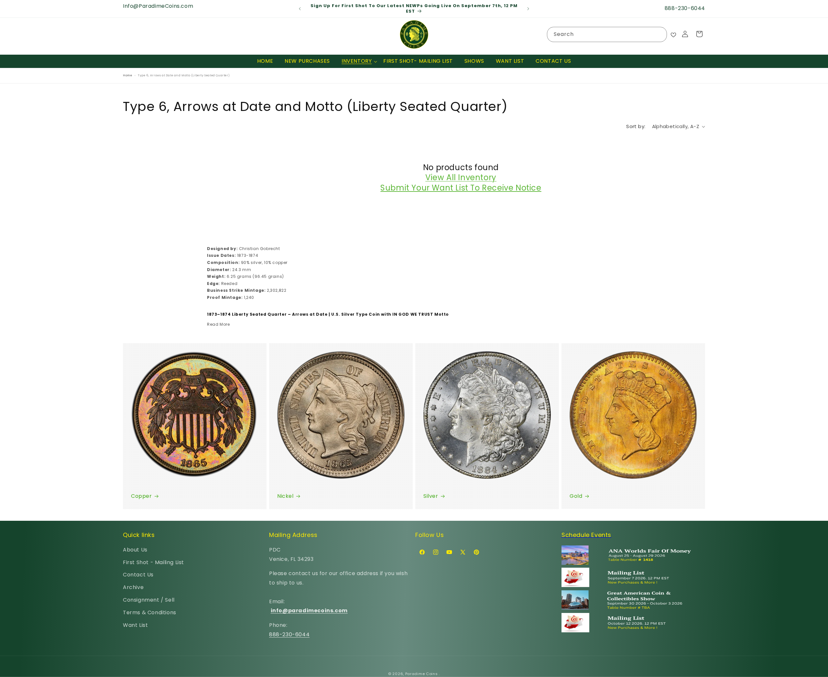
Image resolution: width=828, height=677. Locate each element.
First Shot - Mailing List (153, 562)
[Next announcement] (528, 9)
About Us (135, 549)
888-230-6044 (289, 634)
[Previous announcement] (300, 9)
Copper (141, 496)
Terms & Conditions (149, 612)
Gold (576, 496)
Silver (430, 496)
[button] (356, 61)
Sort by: (635, 126)
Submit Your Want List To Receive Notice (460, 187)
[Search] (659, 34)
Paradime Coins (421, 673)
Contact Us (138, 574)
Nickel (285, 496)
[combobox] (607, 34)
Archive (133, 587)
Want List (135, 624)
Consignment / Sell (149, 600)
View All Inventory (460, 178)
